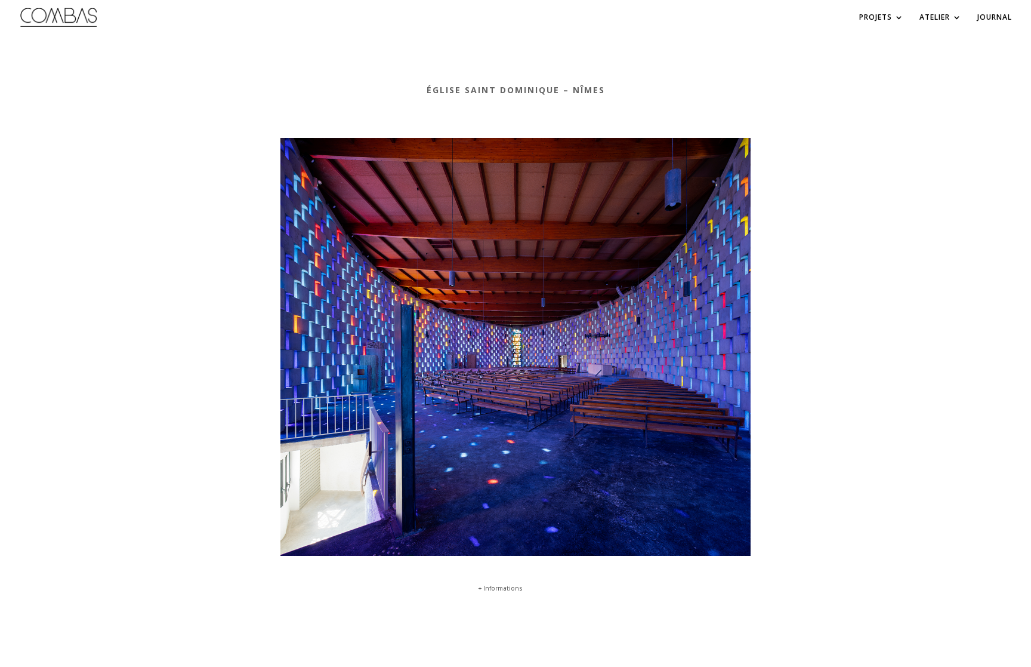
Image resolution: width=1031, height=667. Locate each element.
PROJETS (875, 17)
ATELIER (934, 17)
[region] (515, 347)
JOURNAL (994, 17)
